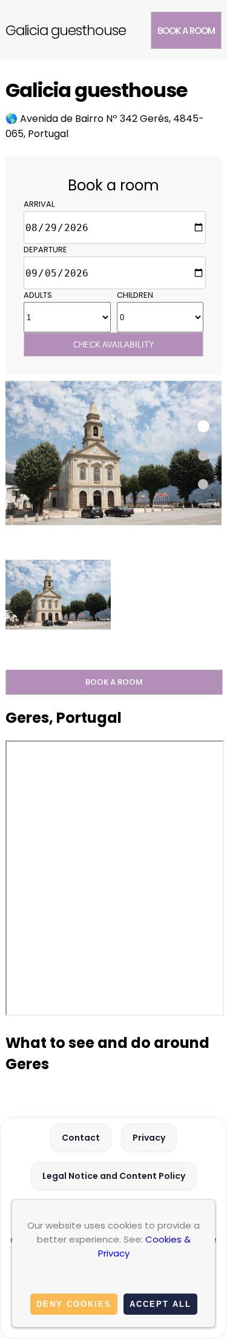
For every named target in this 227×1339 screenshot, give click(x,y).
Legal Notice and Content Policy (113, 1176)
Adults (38, 295)
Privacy (149, 1138)
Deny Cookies (73, 1304)
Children (135, 295)
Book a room (186, 30)
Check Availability (113, 344)
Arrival (39, 204)
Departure (45, 249)
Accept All (160, 1304)
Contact (81, 1138)
